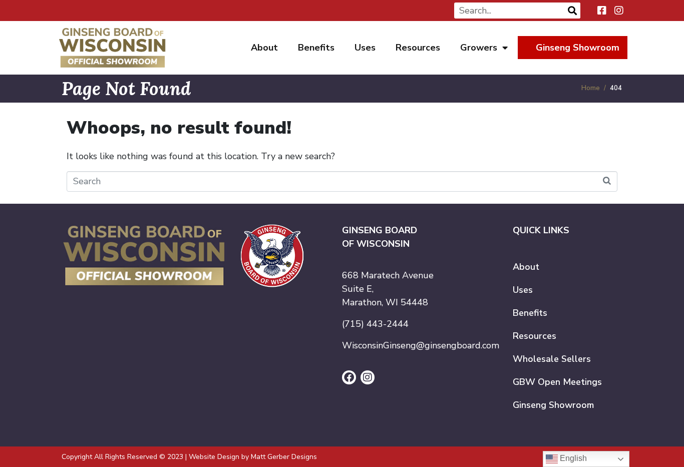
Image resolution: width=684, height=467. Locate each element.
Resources (418, 48)
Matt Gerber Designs (284, 456)
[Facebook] (349, 377)
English (572, 458)
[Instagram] (368, 377)
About (264, 48)
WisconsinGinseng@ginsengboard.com (420, 345)
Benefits (316, 48)
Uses (365, 48)
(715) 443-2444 (375, 324)
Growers (478, 48)
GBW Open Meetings (557, 382)
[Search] (572, 11)
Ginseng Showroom (577, 48)
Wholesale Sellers (552, 359)
